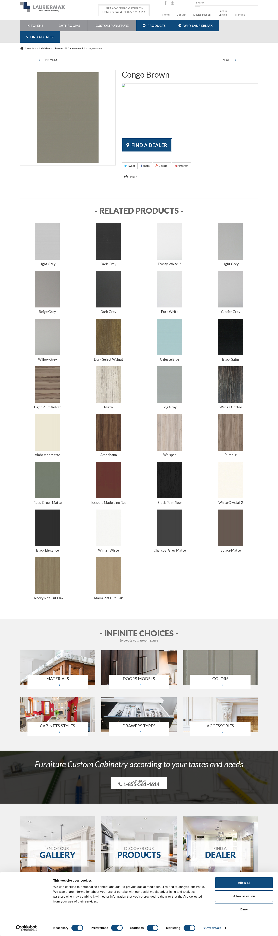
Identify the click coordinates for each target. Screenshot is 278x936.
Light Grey (47, 264)
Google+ (163, 165)
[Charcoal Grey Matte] (169, 527)
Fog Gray (170, 407)
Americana (108, 455)
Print (133, 177)
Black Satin (230, 359)
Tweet (131, 165)
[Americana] (108, 432)
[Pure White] (169, 288)
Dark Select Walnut (108, 359)
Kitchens (35, 25)
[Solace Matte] (230, 527)
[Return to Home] (22, 48)
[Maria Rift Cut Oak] (108, 575)
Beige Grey (47, 311)
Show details (212, 928)
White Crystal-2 (230, 502)
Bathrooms (69, 25)
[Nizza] (108, 384)
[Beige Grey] (47, 288)
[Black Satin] (230, 336)
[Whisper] (169, 432)
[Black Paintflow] (169, 479)
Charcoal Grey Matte (169, 550)
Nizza (108, 407)
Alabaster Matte (47, 455)
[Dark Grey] (108, 241)
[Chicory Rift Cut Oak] (47, 575)
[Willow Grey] (47, 336)
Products (157, 25)
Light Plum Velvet (47, 407)
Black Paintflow (170, 502)
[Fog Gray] (169, 384)
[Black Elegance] (47, 527)
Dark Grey (108, 264)
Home (166, 14)
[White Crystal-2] (230, 479)
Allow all (244, 882)
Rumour (230, 455)
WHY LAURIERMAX (198, 25)
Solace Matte (231, 550)
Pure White (169, 311)
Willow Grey (47, 359)
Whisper (169, 455)
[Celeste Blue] (169, 336)
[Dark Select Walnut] (108, 336)
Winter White (108, 550)
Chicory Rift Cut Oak (47, 598)
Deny (244, 909)
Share (146, 165)
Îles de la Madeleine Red (108, 502)
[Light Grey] (47, 241)
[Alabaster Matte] (47, 432)
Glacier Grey (230, 311)
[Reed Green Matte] (47, 479)
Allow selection (244, 896)
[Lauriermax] (57, 7)
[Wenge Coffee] (230, 384)
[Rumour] (230, 432)
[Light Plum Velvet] (47, 384)
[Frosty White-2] (169, 241)
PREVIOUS (51, 60)
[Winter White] (108, 527)
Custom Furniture (112, 25)
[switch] (117, 928)
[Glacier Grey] (230, 288)
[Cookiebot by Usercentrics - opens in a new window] (26, 928)
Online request (112, 12)
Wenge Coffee (230, 407)
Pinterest (182, 165)
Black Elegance (47, 550)
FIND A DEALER (42, 37)
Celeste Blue (169, 359)
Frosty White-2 (169, 264)
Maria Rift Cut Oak (108, 598)
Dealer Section (202, 14)
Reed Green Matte (47, 502)
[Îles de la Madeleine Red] (108, 479)
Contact (181, 14)
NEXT (226, 60)
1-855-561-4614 (134, 12)
